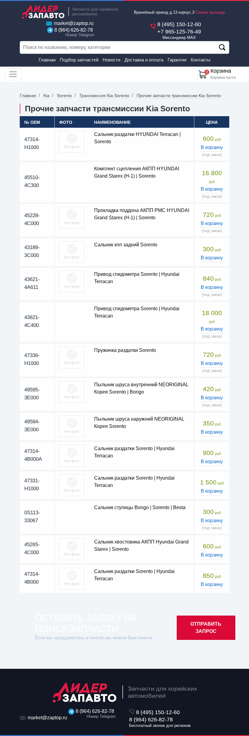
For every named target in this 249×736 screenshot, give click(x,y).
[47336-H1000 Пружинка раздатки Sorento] (71, 357)
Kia (46, 95)
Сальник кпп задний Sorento (125, 244)
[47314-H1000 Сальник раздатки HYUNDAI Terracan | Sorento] (71, 141)
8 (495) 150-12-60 (179, 24)
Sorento (64, 95)
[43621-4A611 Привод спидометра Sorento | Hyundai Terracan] (71, 281)
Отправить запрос (205, 627)
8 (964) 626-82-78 (73, 32)
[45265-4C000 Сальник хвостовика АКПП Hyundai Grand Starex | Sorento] (71, 549)
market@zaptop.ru (73, 23)
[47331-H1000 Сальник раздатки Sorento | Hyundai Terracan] (71, 485)
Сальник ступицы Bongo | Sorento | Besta (140, 507)
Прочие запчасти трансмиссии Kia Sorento (179, 95)
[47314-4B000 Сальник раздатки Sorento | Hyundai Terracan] (71, 578)
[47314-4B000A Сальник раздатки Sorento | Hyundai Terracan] (71, 455)
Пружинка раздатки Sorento (125, 350)
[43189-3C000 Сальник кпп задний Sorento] (71, 252)
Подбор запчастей (79, 59)
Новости (111, 59)
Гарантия (177, 59)
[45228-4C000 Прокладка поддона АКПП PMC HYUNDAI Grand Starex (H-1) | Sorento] (71, 217)
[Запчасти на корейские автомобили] (70, 11)
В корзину (212, 147)
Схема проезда (210, 12)
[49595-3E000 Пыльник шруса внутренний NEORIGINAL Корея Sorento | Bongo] (71, 391)
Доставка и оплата (143, 59)
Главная (47, 59)
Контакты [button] (200, 59)
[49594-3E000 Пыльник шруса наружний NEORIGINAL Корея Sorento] (71, 426)
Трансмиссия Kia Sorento (104, 95)
